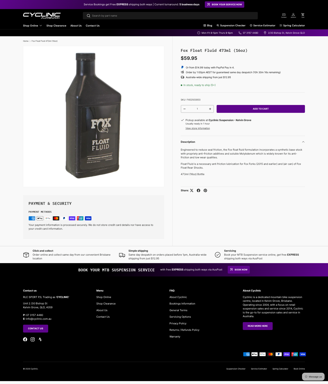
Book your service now (227, 4)
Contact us (35, 328)
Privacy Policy (177, 323)
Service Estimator (264, 25)
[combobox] (170, 15)
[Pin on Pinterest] (205, 190)
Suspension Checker (232, 25)
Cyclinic (34, 369)
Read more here (258, 326)
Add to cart (261, 108)
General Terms (178, 310)
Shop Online (30, 25)
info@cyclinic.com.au (38, 318)
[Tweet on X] (191, 190)
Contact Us (93, 25)
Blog (209, 25)
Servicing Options (180, 316)
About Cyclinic (178, 297)
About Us (76, 25)
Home (26, 41)
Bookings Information (182, 303)
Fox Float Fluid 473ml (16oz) (45, 41)
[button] (303, 15)
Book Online (299, 369)
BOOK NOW (241, 269)
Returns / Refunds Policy (184, 330)
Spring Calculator (294, 25)
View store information (198, 128)
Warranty (174, 336)
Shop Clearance (56, 25)
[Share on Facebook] (198, 190)
